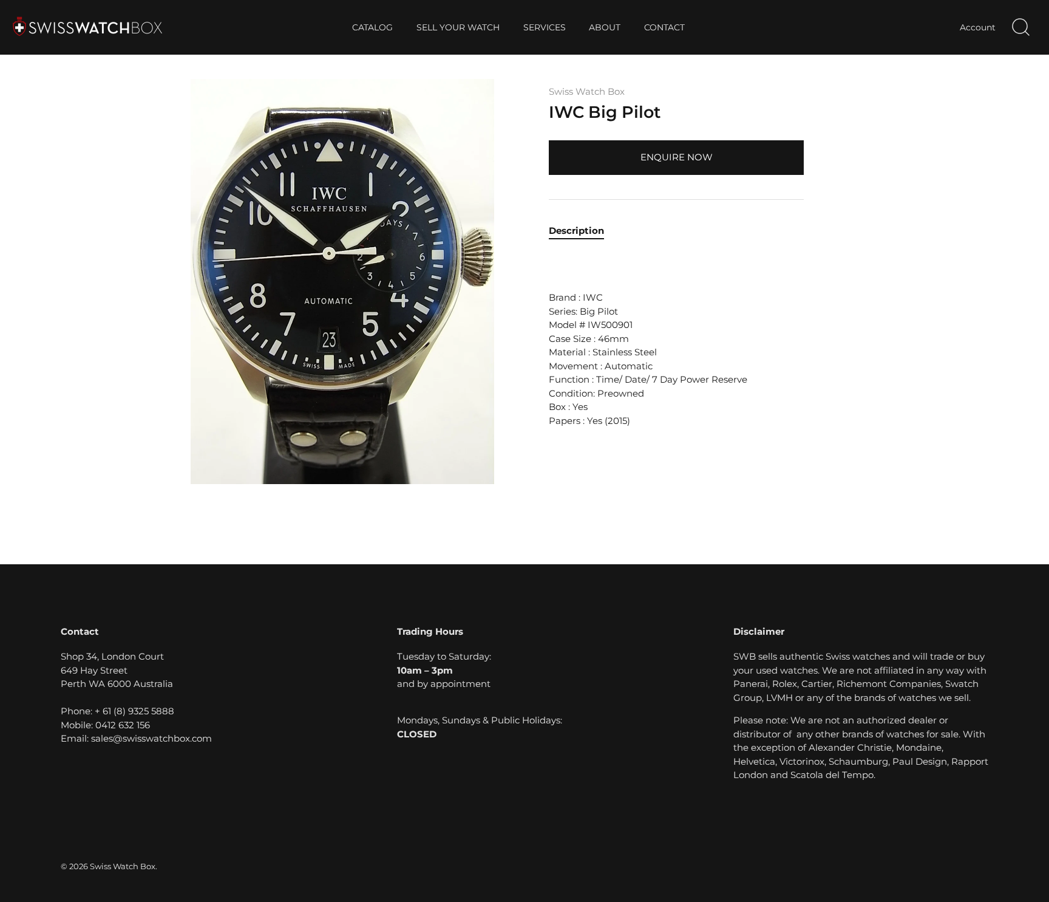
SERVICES (544, 27)
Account (978, 27)
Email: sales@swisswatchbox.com (136, 738)
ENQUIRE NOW (676, 157)
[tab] (582, 231)
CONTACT (664, 27)
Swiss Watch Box (587, 91)
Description (576, 230)
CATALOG (372, 27)
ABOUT (604, 27)
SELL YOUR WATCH (458, 27)
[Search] (1020, 27)
